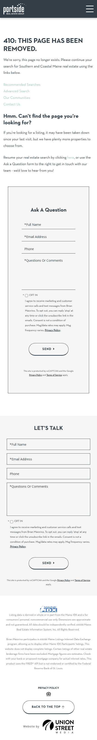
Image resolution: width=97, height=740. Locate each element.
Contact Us (11, 104)
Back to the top (46, 707)
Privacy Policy (52, 331)
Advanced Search (16, 91)
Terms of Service (54, 375)
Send (46, 349)
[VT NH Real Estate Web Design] (58, 726)
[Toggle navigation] (90, 9)
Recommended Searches (21, 85)
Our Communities (16, 98)
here (70, 157)
